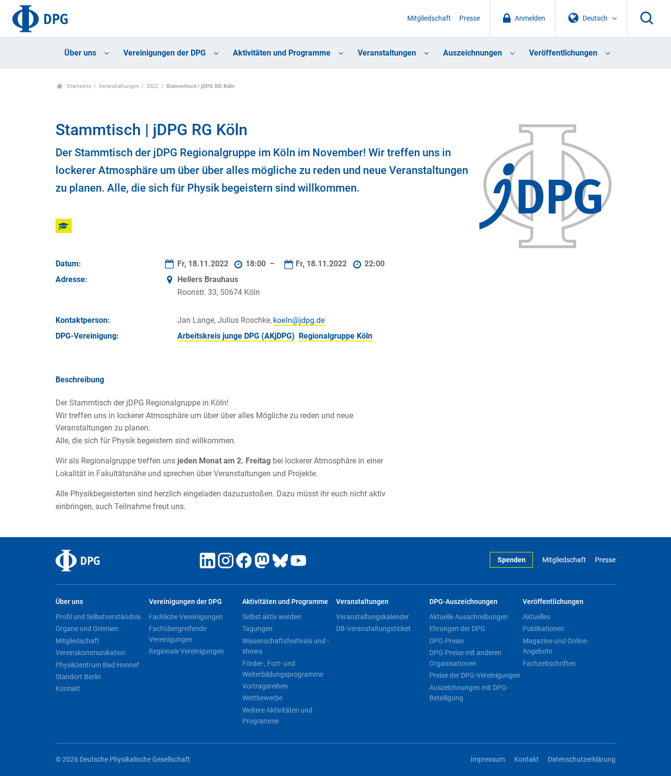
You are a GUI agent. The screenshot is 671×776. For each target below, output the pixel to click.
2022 (152, 86)
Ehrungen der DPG (457, 628)
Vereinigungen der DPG (164, 52)
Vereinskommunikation (91, 653)
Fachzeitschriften (549, 663)
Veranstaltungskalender (372, 617)
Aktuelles (536, 617)
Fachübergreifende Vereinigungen (177, 634)
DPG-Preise (446, 641)
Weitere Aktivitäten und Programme (277, 715)
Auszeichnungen (472, 52)
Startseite (78, 86)
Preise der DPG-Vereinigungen (474, 675)
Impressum (488, 759)
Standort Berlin (78, 677)
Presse (469, 18)
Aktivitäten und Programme (282, 52)
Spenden (512, 560)
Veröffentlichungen (563, 52)
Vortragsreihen (265, 686)
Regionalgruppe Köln (335, 336)
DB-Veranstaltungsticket (373, 628)
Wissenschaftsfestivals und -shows (285, 646)
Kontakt (68, 688)
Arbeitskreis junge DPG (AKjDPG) (236, 336)
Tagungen (257, 628)
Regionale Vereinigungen (186, 651)
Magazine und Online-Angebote (555, 646)
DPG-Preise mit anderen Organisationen (465, 658)
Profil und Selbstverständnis (98, 617)
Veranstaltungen (387, 52)
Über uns (80, 52)
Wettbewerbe (262, 698)
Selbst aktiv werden (271, 617)
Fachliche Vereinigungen (186, 617)
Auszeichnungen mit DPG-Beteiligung (468, 693)
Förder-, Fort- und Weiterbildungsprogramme (282, 669)
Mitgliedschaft (429, 18)
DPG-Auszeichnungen (463, 602)
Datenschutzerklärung (581, 759)
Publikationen (543, 628)
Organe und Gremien (87, 628)
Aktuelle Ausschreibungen (468, 617)
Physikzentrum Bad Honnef (97, 665)
